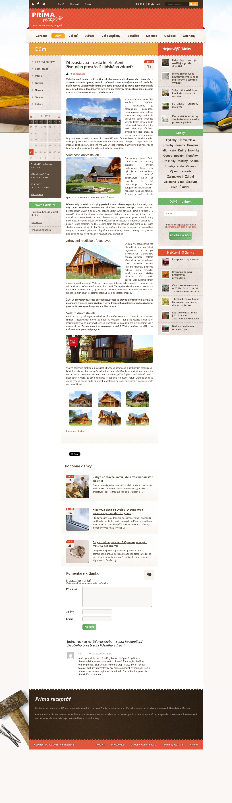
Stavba (80, 431)
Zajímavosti (175, 176)
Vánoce (191, 166)
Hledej (193, 4)
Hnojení (192, 145)
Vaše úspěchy (111, 36)
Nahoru (194, 744)
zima (181, 181)
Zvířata (89, 36)
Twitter (44, 4)
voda (180, 166)
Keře (172, 150)
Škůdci (184, 187)
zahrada (185, 171)
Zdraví (189, 176)
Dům (58, 36)
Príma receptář (47, 16)
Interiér (39, 75)
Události (170, 36)
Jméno (70, 611)
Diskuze (151, 36)
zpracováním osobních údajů (181, 227)
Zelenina (170, 181)
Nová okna (37, 222)
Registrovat (154, 4)
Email (69, 619)
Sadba (194, 161)
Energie (39, 83)
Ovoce (167, 155)
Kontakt (74, 4)
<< (31, 116)
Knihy (182, 150)
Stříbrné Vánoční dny (40, 174)
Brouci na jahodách (41, 230)
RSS (32, 4)
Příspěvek (71, 589)
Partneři (100, 744)
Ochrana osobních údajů (143, 744)
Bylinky (171, 140)
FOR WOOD (36, 184)
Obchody (189, 36)
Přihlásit (140, 4)
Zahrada (41, 36)
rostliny (182, 161)
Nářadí (39, 90)
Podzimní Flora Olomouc (41, 164)
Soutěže (133, 36)
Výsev (174, 171)
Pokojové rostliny (45, 61)
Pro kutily (168, 161)
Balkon (39, 104)
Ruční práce (41, 68)
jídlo (164, 150)
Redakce (80, 74)
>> (59, 116)
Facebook (38, 4)
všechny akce (37, 194)
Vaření (73, 36)
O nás (88, 4)
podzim (179, 155)
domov (180, 145)
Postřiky (192, 155)
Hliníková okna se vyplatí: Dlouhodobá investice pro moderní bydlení (118, 511)
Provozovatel (118, 744)
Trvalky (170, 166)
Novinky (194, 150)
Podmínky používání (173, 744)
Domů (61, 4)
